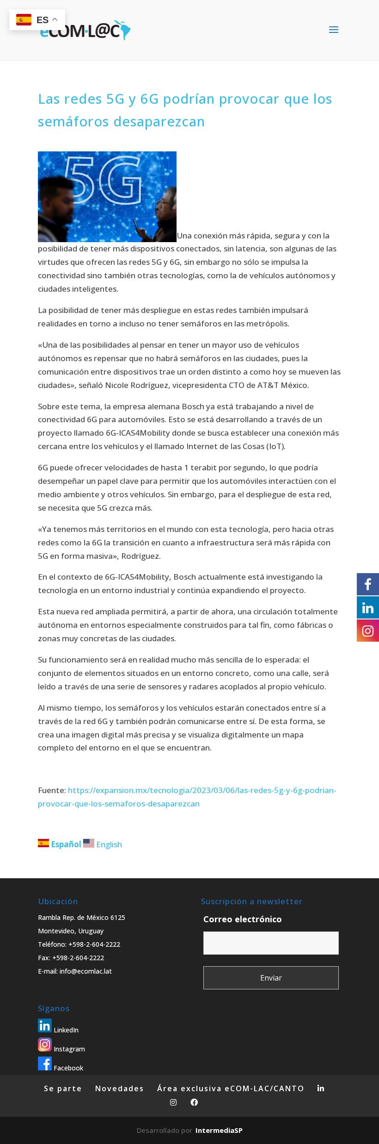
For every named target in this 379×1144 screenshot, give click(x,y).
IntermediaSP (219, 1130)
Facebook (67, 1067)
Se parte (63, 1088)
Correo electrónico (242, 919)
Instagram (68, 1048)
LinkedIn (65, 1029)
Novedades (119, 1088)
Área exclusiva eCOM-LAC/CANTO (231, 1088)
